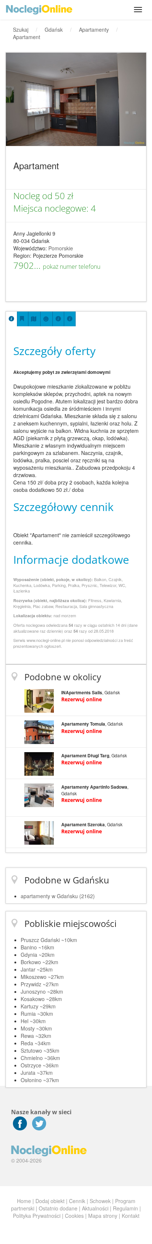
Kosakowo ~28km (41, 999)
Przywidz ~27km (40, 984)
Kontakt (130, 1215)
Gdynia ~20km (38, 954)
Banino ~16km (37, 947)
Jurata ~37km (37, 1072)
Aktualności (95, 1208)
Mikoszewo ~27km (42, 976)
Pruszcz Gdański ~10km (49, 940)
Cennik (77, 1201)
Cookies (74, 1215)
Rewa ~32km (36, 1035)
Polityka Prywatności (37, 1215)
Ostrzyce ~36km (40, 1065)
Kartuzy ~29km (38, 1006)
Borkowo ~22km (39, 962)
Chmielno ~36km (40, 1057)
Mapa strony (102, 1215)
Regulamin (125, 1208)
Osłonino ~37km (40, 1080)
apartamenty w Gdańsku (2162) (58, 896)
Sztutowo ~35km (40, 1050)
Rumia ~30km (37, 1013)
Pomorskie (60, 248)
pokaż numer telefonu (71, 267)
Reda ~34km (36, 1043)
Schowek (100, 1201)
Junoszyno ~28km (42, 991)
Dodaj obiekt (50, 1201)
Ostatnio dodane (58, 1208)
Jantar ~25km (37, 969)
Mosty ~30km (36, 1028)
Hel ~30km (33, 1021)
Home (24, 1201)
